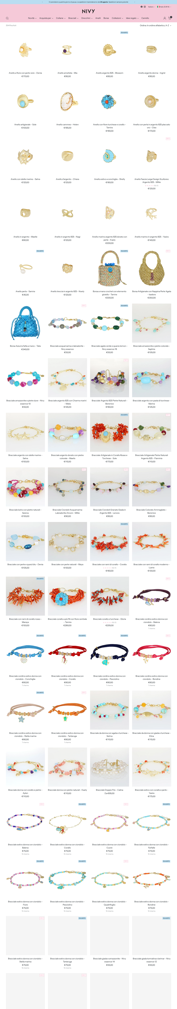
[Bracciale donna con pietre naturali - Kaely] (67, 767)
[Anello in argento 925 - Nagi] (67, 214)
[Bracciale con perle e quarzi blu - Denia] (25, 541)
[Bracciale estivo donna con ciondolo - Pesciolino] (67, 878)
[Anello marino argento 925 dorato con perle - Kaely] (109, 214)
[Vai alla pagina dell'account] (164, 18)
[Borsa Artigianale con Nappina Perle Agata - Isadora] (151, 268)
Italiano (151, 7)
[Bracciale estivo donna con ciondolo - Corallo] (67, 821)
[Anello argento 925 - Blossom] (109, 50)
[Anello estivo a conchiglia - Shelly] (109, 156)
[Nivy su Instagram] (145, 7)
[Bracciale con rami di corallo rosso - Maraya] (25, 596)
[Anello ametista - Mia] (67, 50)
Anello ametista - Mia (67, 73)
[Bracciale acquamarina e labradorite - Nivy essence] (67, 323)
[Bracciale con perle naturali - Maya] (67, 541)
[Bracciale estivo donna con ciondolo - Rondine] (151, 878)
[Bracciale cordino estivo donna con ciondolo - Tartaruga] (67, 710)
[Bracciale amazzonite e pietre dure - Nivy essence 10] (25, 377)
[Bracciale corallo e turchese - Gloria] (109, 596)
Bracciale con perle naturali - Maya (67, 564)
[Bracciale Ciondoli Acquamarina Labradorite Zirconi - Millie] (67, 487)
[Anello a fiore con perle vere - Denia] (25, 50)
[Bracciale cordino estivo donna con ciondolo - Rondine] (151, 653)
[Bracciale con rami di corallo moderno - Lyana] (151, 541)
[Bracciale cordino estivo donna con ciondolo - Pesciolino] (109, 653)
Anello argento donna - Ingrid (151, 73)
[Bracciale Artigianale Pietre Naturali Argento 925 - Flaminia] (151, 432)
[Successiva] (134, 2)
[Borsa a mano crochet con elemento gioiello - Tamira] (109, 268)
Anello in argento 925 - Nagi (67, 237)
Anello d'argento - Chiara (67, 179)
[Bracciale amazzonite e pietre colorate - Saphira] (151, 323)
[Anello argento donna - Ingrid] (151, 50)
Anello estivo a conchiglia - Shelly (109, 179)
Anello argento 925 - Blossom (109, 73)
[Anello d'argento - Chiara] (67, 156)
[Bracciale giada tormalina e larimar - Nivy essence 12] (151, 935)
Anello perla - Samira (25, 291)
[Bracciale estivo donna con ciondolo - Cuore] (109, 821)
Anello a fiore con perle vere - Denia (25, 73)
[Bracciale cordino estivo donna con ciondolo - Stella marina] (25, 710)
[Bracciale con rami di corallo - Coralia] (109, 541)
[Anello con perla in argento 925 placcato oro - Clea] (151, 101)
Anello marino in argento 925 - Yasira (152, 237)
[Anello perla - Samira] (25, 268)
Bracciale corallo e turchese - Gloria (109, 619)
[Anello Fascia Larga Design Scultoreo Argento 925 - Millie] (151, 156)
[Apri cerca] (7, 18)
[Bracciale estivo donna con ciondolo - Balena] (25, 821)
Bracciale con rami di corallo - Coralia (109, 564)
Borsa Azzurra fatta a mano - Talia (25, 346)
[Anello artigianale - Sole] (25, 101)
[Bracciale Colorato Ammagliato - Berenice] (151, 487)
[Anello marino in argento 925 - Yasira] (151, 214)
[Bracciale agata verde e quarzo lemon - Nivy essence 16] (109, 323)
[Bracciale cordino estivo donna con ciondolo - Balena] (151, 596)
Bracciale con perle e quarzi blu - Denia (25, 564)
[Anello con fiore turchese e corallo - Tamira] (109, 101)
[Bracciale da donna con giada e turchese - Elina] (151, 710)
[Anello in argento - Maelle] (25, 214)
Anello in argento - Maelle (25, 237)
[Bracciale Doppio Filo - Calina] (109, 767)
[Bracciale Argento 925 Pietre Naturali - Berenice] (109, 377)
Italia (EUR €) (164, 7)
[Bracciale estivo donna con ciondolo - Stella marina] (25, 935)
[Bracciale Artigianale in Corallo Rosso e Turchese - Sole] (109, 432)
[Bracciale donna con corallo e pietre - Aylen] (25, 767)
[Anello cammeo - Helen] (67, 101)
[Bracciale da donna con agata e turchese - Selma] (109, 710)
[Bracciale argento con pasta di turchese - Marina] (151, 377)
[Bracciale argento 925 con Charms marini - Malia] (67, 377)
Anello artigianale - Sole (25, 124)
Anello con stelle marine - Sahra (25, 179)
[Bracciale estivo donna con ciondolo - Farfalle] (151, 821)
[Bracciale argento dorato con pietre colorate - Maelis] (67, 432)
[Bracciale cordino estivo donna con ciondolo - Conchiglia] (25, 653)
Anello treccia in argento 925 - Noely (67, 291)
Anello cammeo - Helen (67, 124)
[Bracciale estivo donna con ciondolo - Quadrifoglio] (109, 878)
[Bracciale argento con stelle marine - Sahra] (25, 432)
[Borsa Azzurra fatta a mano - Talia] (25, 323)
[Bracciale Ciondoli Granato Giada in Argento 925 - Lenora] (109, 487)
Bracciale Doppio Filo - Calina (109, 790)
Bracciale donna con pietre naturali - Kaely (67, 790)
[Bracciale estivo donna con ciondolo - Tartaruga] (67, 935)
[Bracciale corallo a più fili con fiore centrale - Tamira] (67, 596)
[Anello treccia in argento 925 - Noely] (67, 268)
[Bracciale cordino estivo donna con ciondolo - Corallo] (67, 653)
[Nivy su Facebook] (142, 7)
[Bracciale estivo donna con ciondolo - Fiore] (25, 878)
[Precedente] (42, 2)
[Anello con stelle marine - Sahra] (25, 156)
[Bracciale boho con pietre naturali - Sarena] (25, 487)
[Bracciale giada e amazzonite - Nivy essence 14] (109, 935)
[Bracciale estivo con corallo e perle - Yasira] (151, 767)
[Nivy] (88, 11)
